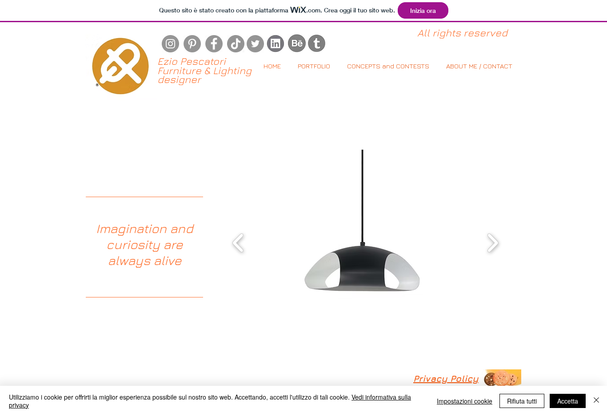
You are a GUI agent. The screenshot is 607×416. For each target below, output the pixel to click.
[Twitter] (255, 43)
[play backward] (238, 243)
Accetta (567, 400)
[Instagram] (170, 43)
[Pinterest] (192, 43)
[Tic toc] (235, 43)
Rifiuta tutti (522, 400)
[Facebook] (214, 43)
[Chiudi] (596, 401)
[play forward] (493, 243)
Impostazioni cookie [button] (464, 400)
